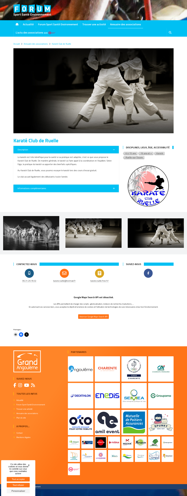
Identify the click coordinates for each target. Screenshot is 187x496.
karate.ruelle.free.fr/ (99, 280)
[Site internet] (99, 273)
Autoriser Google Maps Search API (93, 316)
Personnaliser (18, 491)
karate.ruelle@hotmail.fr (64, 280)
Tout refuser (18, 485)
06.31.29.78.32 (29, 280)
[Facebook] (148, 273)
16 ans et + (146, 153)
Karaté (159, 153)
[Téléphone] (29, 273)
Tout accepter (18, 479)
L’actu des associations (32, 32)
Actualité (28, 24)
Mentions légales (23, 437)
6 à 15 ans (131, 153)
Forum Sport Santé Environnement (58, 24)
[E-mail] (64, 273)
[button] (66, 150)
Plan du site (21, 417)
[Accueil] (17, 24)
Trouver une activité (94, 24)
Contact (19, 432)
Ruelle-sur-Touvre (134, 157)
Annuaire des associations (125, 24)
